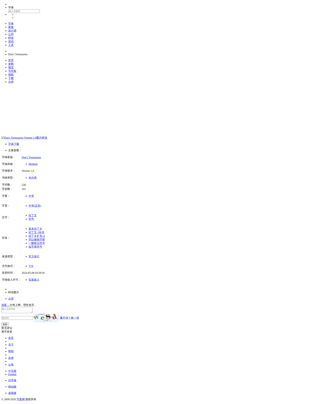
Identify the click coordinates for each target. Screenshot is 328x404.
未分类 (33, 177)
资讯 (11, 41)
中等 (31, 195)
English (12, 374)
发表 (5, 324)
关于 (11, 344)
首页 (11, 60)
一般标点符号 (37, 243)
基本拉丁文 (35, 228)
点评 (11, 81)
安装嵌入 (34, 279)
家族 (11, 27)
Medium (33, 164)
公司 (11, 34)
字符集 (12, 71)
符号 (31, 219)
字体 (11, 23)
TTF (31, 266)
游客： (5, 305)
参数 (11, 63)
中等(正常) (35, 205)
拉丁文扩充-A (37, 235)
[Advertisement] (164, 110)
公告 (11, 364)
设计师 (12, 30)
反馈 (11, 357)
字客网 (21, 399)
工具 (11, 45)
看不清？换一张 (69, 317)
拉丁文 (33, 215)
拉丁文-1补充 (36, 232)
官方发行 (34, 256)
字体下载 (13, 144)
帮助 (11, 351)
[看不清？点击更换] (46, 318)
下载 (11, 78)
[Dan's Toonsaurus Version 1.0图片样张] (24, 137)
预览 (11, 67)
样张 (11, 37)
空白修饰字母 (37, 239)
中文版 (12, 370)
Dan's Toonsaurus (31, 157)
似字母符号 (35, 246)
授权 (11, 74)
